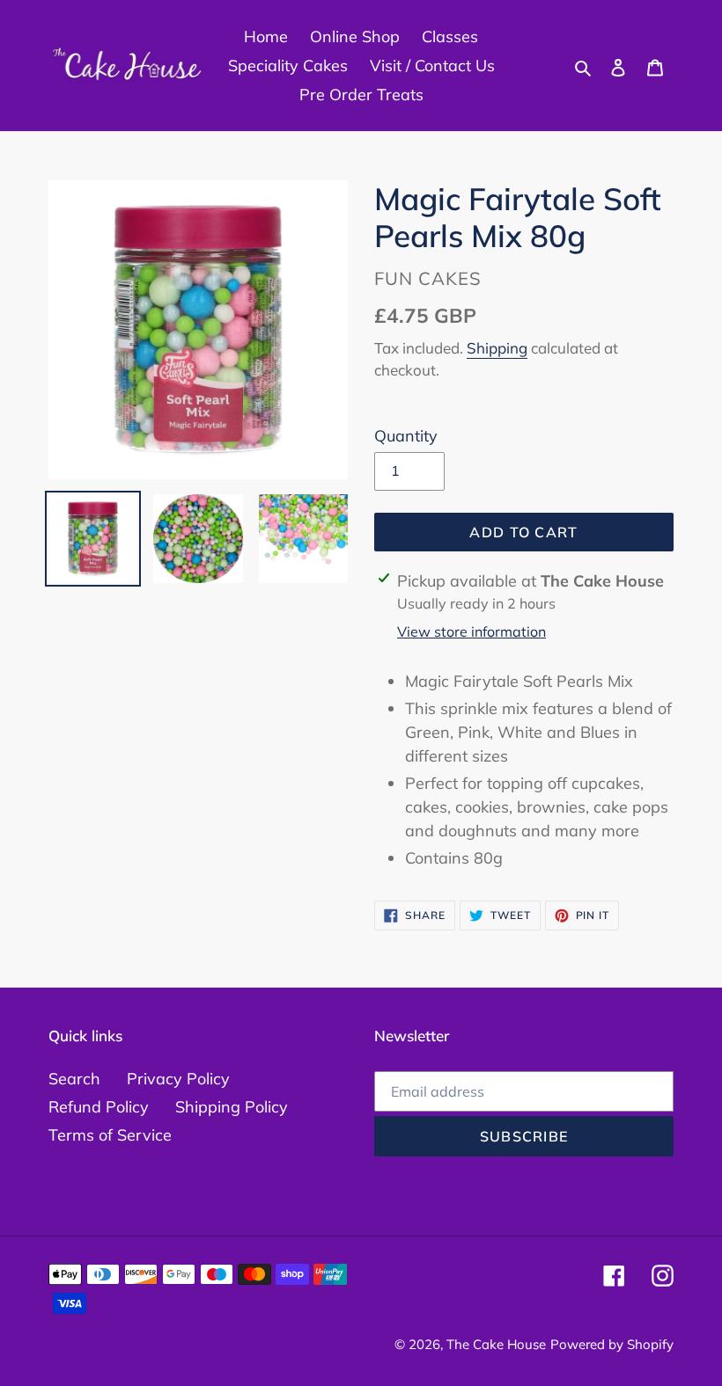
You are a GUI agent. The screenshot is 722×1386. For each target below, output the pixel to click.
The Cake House (496, 1344)
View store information (471, 631)
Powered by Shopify (612, 1344)
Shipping (497, 348)
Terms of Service (110, 1135)
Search (74, 1079)
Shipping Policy (231, 1107)
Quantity (406, 436)
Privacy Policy (178, 1079)
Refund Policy (98, 1107)
